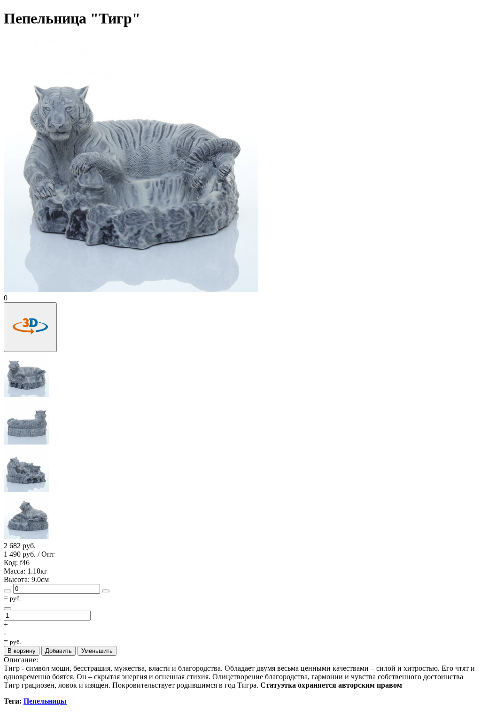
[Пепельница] (26, 395)
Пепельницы (45, 701)
